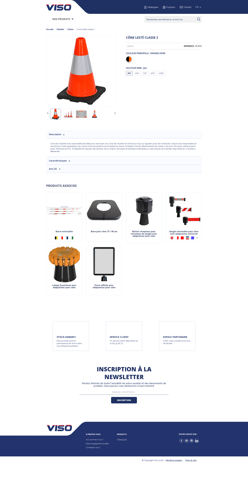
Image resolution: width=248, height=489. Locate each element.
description (55, 134)
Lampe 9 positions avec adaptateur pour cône (64, 286)
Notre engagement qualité (97, 443)
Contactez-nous (93, 447)
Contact (187, 7)
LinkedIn (196, 440)
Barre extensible (64, 231)
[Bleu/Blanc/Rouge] (187, 237)
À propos (170, 7)
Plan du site (191, 460)
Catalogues (152, 7)
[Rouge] (182, 237)
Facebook (181, 440)
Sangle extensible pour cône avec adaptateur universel (183, 232)
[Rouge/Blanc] (61, 237)
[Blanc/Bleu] (66, 237)
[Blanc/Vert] (71, 237)
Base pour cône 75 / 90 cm (104, 231)
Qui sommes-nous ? (94, 439)
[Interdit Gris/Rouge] (171, 237)
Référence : (189, 46)
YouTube (186, 440)
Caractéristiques (58, 160)
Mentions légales (174, 460)
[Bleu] (192, 237)
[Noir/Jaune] (56, 237)
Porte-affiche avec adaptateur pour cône (104, 286)
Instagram (191, 440)
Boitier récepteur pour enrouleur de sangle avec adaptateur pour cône (144, 233)
